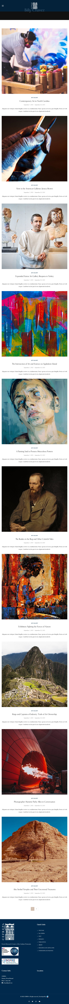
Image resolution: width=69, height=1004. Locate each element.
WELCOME (41, 930)
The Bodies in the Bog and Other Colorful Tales (34, 539)
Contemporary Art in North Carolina (34, 101)
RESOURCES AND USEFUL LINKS (46, 948)
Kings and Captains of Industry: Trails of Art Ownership (34, 714)
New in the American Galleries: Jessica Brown (34, 188)
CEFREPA (26, 996)
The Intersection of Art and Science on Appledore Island (34, 364)
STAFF (40, 936)
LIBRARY (40, 945)
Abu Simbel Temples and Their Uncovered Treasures (35, 889)
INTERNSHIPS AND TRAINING (46, 950)
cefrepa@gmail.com (7, 983)
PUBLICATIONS (42, 942)
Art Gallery (34, 97)
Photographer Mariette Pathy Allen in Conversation (34, 802)
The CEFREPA (42, 933)
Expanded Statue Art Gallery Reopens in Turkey (34, 276)
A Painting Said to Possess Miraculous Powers (34, 451)
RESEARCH (41, 939)
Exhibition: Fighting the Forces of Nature (34, 626)
